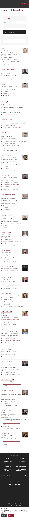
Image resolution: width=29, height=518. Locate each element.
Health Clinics (21, 461)
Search (24, 32)
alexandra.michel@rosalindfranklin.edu (12, 285)
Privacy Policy (8, 464)
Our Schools (7, 475)
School (6, 26)
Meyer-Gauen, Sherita (8, 266)
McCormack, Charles (8, 194)
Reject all (11, 515)
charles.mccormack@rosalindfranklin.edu (13, 205)
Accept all (4, 515)
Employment (21, 458)
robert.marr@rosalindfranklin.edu (11, 145)
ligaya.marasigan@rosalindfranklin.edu (12, 127)
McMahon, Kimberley (8, 216)
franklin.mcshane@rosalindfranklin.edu (12, 241)
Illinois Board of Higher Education (21, 470)
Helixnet (8, 458)
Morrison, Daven (7, 379)
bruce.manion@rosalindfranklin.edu (11, 114)
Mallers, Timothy (7, 84)
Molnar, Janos (6, 349)
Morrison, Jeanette (7, 390)
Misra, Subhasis (6, 329)
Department (7, 18)
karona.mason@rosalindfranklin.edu (11, 164)
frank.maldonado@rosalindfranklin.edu (12, 79)
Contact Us (8, 466)
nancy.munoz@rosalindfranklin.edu (11, 440)
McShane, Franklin (7, 232)
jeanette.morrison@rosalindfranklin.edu (12, 401)
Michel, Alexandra (7, 277)
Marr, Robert (5, 132)
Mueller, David (6, 410)
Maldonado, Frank (7, 70)
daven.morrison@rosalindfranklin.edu (12, 383)
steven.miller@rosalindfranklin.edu (11, 319)
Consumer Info (8, 461)
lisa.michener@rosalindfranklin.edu (11, 303)
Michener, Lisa (6, 293)
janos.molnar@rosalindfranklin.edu (11, 356)
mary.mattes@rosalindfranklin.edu (11, 184)
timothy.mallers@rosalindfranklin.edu (12, 93)
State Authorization (21, 466)
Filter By (7, 15)
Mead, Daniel (5, 250)
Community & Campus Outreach (8, 470)
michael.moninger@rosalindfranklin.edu (12, 374)
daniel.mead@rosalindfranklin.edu (11, 257)
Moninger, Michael (7, 362)
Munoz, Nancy (6, 433)
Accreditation (21, 464)
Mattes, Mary (5, 175)
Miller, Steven (6, 311)
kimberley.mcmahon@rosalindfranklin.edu (13, 223)
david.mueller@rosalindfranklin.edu (11, 422)
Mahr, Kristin (5, 48)
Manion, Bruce (6, 102)
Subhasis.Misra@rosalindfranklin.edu (11, 340)
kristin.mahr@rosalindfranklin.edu (11, 61)
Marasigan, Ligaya (7, 120)
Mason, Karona (6, 155)
